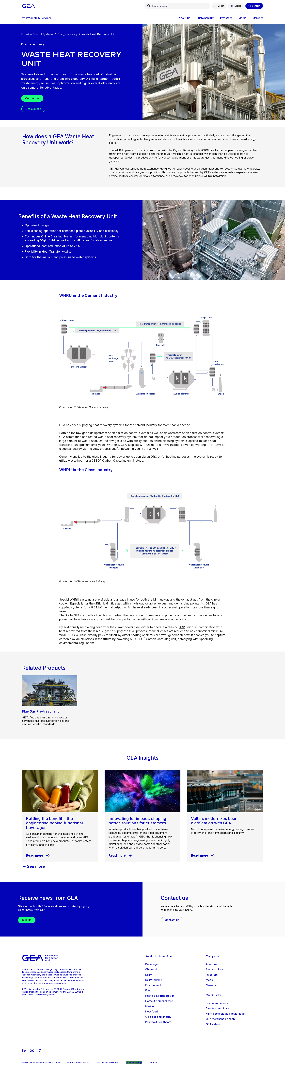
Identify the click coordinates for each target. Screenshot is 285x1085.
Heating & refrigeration (159, 995)
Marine (149, 1006)
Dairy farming (153, 980)
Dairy (148, 974)
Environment (153, 985)
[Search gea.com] (149, 6)
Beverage (151, 964)
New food (151, 1011)
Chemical (151, 969)
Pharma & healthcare (158, 1022)
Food (148, 990)
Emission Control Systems (37, 34)
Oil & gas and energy (158, 1016)
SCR (145, 448)
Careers (211, 985)
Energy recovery (67, 34)
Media (210, 980)
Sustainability (214, 969)
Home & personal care (159, 1001)
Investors (212, 974)
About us (211, 964)
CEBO (96, 460)
